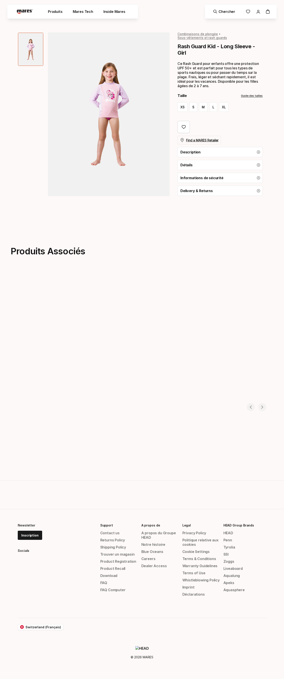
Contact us (110, 533)
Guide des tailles (252, 95)
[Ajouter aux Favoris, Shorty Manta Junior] (170, 282)
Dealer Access (154, 566)
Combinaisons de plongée (198, 34)
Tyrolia (229, 547)
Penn (227, 540)
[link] (248, 11)
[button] (220, 152)
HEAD (228, 533)
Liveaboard (233, 568)
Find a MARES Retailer (202, 140)
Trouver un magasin (117, 554)
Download (109, 575)
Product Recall (113, 568)
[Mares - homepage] (25, 11)
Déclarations (193, 594)
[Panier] (267, 11)
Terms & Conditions (199, 558)
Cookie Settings (196, 551)
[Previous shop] (251, 407)
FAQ (103, 583)
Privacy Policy (194, 533)
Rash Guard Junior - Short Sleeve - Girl (38, 395)
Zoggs (228, 561)
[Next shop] (262, 407)
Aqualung (231, 575)
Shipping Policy (113, 547)
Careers (148, 558)
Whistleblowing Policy (201, 580)
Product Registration (118, 561)
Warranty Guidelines (200, 566)
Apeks (228, 583)
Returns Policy (112, 540)
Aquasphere (234, 590)
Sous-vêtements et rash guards (202, 38)
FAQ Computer (113, 590)
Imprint (188, 587)
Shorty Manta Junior (111, 395)
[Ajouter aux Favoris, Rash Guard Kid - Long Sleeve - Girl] (184, 127)
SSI (226, 554)
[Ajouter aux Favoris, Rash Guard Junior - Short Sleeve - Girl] (82, 282)
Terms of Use (193, 573)
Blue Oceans (152, 551)
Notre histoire (153, 544)
